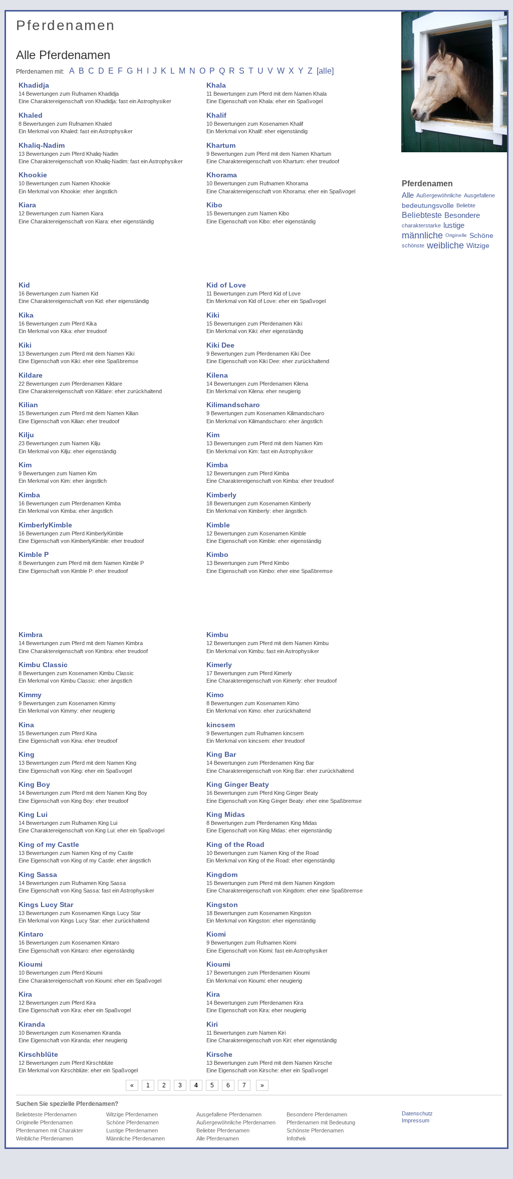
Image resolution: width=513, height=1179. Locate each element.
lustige (453, 225)
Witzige (477, 245)
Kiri (212, 1024)
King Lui (33, 814)
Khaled (31, 115)
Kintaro (31, 934)
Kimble (218, 525)
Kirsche (219, 1054)
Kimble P (34, 554)
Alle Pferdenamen (217, 1138)
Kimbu (217, 635)
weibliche (445, 245)
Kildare (31, 375)
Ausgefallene (479, 195)
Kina (26, 725)
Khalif (216, 115)
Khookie (33, 175)
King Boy (34, 784)
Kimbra (31, 635)
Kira (25, 994)
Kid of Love (226, 285)
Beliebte (465, 205)
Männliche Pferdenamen (135, 1138)
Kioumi (31, 964)
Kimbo (217, 554)
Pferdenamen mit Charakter (49, 1130)
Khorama (221, 175)
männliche (422, 235)
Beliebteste (422, 215)
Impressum (415, 1120)
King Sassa (38, 874)
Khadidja (34, 85)
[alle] (325, 71)
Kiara (27, 205)
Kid (24, 285)
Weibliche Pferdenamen (44, 1138)
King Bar (221, 754)
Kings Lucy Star (46, 905)
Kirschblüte (38, 1054)
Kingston (222, 905)
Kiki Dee (220, 345)
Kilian (28, 405)
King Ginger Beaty (237, 784)
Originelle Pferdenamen (44, 1122)
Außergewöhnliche (438, 195)
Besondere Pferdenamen (317, 1114)
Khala (216, 85)
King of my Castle (49, 844)
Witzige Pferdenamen (132, 1114)
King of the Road (235, 844)
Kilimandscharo (233, 405)
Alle (408, 195)
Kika (26, 315)
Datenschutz (417, 1113)
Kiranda (32, 1024)
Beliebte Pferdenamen (222, 1130)
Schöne (481, 235)
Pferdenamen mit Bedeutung (321, 1122)
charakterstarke (421, 225)
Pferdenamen (66, 25)
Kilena (217, 375)
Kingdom (221, 874)
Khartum (220, 145)
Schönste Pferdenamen (315, 1130)
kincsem (220, 725)
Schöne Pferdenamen (132, 1122)
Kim (212, 435)
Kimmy (30, 695)
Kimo (215, 695)
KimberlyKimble (45, 525)
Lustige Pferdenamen (132, 1130)
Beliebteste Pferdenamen (46, 1114)
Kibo (214, 205)
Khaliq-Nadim (42, 145)
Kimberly (221, 495)
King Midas (225, 814)
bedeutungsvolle (428, 205)
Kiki (212, 315)
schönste (413, 245)
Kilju (26, 435)
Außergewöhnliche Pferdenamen (236, 1122)
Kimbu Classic (43, 665)
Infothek (296, 1138)
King (27, 754)
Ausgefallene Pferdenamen (229, 1114)
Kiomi (216, 934)
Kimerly (219, 665)
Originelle (456, 235)
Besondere (462, 215)
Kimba (217, 465)
